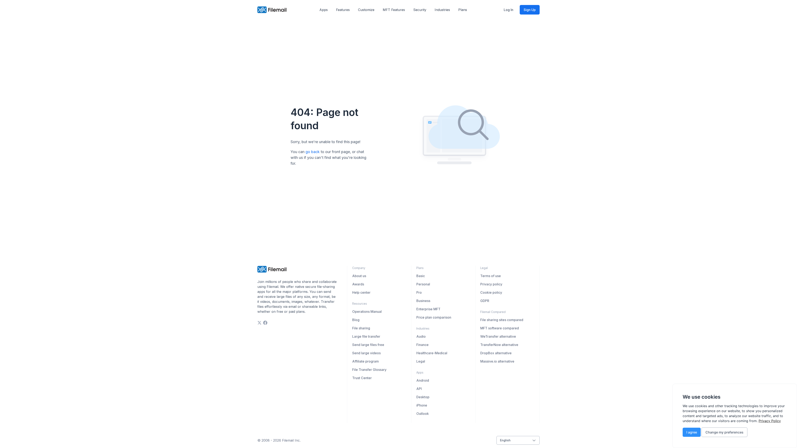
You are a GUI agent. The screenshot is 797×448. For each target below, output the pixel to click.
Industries (442, 10)
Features (343, 10)
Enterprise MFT (428, 309)
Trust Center (362, 378)
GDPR (484, 301)
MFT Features (394, 10)
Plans (462, 10)
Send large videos (366, 353)
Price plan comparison (433, 317)
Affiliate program (365, 361)
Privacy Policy (770, 421)
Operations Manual (367, 311)
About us (359, 276)
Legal (420, 361)
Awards (358, 284)
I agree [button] (691, 432)
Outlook (422, 413)
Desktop (422, 397)
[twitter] (259, 323)
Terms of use (490, 276)
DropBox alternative (496, 353)
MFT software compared (499, 328)
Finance (422, 345)
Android (422, 380)
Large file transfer (366, 336)
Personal (423, 284)
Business (423, 301)
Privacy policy (491, 284)
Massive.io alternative (497, 361)
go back (313, 152)
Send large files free (368, 345)
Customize (366, 10)
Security (419, 10)
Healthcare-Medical (431, 353)
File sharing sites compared (501, 320)
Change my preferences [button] (724, 432)
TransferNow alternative (499, 345)
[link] (770, 421)
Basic (420, 276)
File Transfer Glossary (369, 370)
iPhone (421, 405)
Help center (361, 292)
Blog (355, 320)
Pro (419, 292)
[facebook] (265, 323)
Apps (323, 10)
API (419, 389)
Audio (421, 336)
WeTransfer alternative (498, 336)
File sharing (361, 328)
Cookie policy (491, 292)
